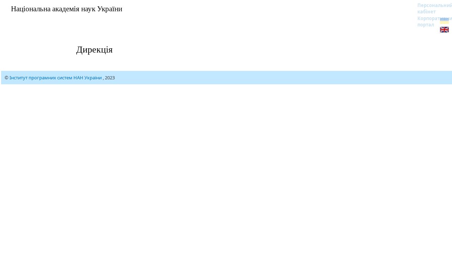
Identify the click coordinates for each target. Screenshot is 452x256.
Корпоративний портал (430, 21)
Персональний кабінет (430, 8)
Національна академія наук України (66, 8)
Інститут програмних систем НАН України (56, 77)
